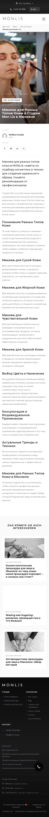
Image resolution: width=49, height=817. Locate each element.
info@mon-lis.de (12, 735)
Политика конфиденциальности (31, 811)
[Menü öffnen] (43, 19)
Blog (30, 701)
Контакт (31, 715)
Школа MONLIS (34, 719)
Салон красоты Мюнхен (12, 764)
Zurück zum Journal (17, 94)
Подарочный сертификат (33, 705)
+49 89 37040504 (13, 730)
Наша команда (34, 711)
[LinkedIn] (17, 148)
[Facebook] (4, 148)
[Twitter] (11, 148)
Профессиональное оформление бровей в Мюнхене (20, 755)
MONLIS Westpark (11, 697)
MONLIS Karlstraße (11, 701)
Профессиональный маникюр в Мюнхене (19, 768)
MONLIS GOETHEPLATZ (13, 704)
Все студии (32, 697)
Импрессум (7, 811)
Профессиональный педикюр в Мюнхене (19, 760)
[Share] (23, 148)
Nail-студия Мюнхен (10, 750)
